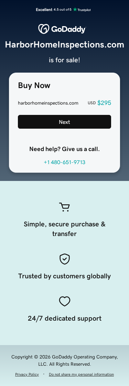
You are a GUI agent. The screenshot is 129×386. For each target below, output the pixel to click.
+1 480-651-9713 (64, 162)
